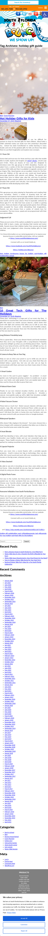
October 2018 (9, 749)
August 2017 (9, 778)
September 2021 (10, 683)
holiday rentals (9, 256)
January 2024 (9, 637)
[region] (24, 915)
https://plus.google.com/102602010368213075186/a (24, 530)
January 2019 (9, 743)
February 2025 (9, 616)
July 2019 (8, 733)
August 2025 (9, 604)
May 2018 (8, 760)
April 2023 (8, 651)
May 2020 (8, 712)
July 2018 (8, 755)
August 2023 (9, 643)
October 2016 (9, 797)
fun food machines (24, 889)
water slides (24, 877)
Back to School (9, 832)
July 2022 (8, 666)
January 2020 (9, 720)
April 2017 (8, 787)
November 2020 (10, 699)
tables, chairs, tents (24, 890)
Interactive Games (11, 843)
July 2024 (8, 626)
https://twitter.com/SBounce (23, 250)
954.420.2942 (21, 9)
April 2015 (8, 822)
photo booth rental (11, 845)
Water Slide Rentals (11, 849)
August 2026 (9, 581)
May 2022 (8, 670)
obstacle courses (24, 885)
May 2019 (8, 737)
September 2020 (10, 703)
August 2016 (9, 801)
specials (24, 892)
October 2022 (9, 662)
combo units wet (24, 879)
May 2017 (8, 785)
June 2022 (8, 668)
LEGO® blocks (32, 161)
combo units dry (24, 881)
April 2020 (8, 714)
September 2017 (10, 776)
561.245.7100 (7, 9)
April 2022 (8, 672)
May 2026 (8, 587)
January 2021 (9, 697)
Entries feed (8, 861)
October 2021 (9, 681)
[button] (45, 15)
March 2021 (9, 693)
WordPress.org (9, 866)
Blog (1, 116)
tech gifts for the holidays (24, 535)
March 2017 (9, 789)
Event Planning (9, 116)
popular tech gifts (35, 533)
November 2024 (10, 618)
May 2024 (8, 629)
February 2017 (9, 791)
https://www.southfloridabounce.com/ (24, 238)
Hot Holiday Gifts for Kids (17, 118)
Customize (24, 925)
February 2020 (9, 718)
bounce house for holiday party (25, 254)
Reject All (24, 931)
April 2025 (8, 612)
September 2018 (10, 751)
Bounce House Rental (12, 837)
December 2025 (10, 597)
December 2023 (10, 639)
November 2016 (10, 795)
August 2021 (9, 685)
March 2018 (9, 764)
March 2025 (9, 614)
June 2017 (8, 783)
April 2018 (8, 762)
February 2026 (9, 593)
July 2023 (8, 645)
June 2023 (8, 647)
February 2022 (9, 676)
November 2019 (10, 724)
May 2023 (8, 649)
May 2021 (8, 689)
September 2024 (10, 622)
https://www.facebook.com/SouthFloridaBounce (23, 246)
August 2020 (9, 706)
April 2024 (8, 631)
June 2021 (8, 687)
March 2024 (9, 633)
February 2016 (9, 812)
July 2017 (8, 780)
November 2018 (10, 747)
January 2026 (9, 595)
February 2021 (9, 695)
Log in (7, 859)
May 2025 (8, 610)
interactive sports (24, 887)
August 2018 (9, 753)
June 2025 (8, 608)
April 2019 (8, 739)
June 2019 (8, 735)
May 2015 (8, 820)
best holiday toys (6, 254)
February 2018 (9, 766)
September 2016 (10, 799)
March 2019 (9, 741)
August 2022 (9, 664)
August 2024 (9, 624)
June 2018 (8, 758)
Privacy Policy (11, 913)
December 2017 (10, 770)
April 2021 (8, 691)
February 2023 (9, 656)
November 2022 (10, 660)
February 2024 (9, 635)
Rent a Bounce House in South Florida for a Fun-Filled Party (24, 552)
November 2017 (10, 772)
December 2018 (10, 745)
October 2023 (9, 641)
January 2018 (9, 768)
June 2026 (8, 585)
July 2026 (8, 583)
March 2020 (9, 716)
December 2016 (10, 793)
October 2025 (9, 599)
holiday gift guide (6, 533)
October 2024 (9, 620)
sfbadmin (18, 121)
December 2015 (10, 816)
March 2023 (9, 654)
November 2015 (10, 818)
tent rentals (8, 847)
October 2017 (9, 774)
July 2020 (8, 708)
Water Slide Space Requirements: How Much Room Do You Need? (26, 558)
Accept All (24, 918)
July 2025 (8, 606)
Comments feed (10, 864)
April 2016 (8, 807)
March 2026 (9, 591)
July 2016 (8, 803)
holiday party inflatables (20, 533)
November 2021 (10, 678)
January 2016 (9, 814)
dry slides (24, 883)
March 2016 (9, 810)
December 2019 (10, 722)
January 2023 (9, 658)
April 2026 (8, 589)
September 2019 (10, 728)
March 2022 (9, 674)
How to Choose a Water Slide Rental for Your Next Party (23, 560)
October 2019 (9, 726)
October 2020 (9, 701)
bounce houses (24, 876)
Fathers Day (8, 841)
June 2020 (8, 710)
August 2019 (9, 731)
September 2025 (10, 601)
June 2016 (8, 805)
